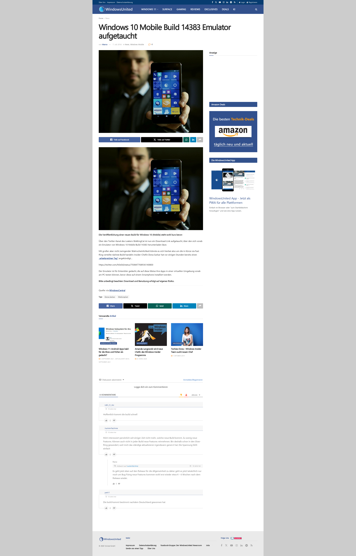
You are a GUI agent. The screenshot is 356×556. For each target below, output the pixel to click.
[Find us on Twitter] (216, 2)
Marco (104, 44)
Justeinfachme (132, 466)
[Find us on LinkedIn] (227, 2)
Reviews (195, 9)
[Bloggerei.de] (236, 538)
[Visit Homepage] (116, 9)
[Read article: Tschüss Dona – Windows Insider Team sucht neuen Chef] (187, 334)
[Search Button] (256, 9)
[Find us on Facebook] (212, 2)
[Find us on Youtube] (220, 2)
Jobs (208, 545)
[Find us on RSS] (234, 2)
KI (234, 9)
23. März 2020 (141, 359)
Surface (167, 9)
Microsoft (142, 343)
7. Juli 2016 (117, 44)
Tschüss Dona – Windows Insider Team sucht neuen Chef (186, 350)
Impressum (111, 2)
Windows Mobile (137, 44)
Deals (225, 9)
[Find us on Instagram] (223, 2)
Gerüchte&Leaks (108, 343)
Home (101, 18)
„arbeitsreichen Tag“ (108, 258)
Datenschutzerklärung (125, 2)
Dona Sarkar (110, 297)
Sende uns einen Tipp (134, 548)
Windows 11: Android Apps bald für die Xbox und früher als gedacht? (113, 351)
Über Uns (102, 2)
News (107, 18)
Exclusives (211, 9)
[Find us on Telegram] (231, 2)
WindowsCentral (117, 290)
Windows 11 (148, 9)
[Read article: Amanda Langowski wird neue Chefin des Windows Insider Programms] (151, 334)
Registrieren (252, 2)
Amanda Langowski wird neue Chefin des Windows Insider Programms (149, 351)
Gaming (181, 9)
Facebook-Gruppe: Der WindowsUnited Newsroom (181, 545)
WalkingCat (123, 297)
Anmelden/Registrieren (193, 379)
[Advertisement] (233, 79)
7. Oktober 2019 (178, 356)
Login (242, 2)
